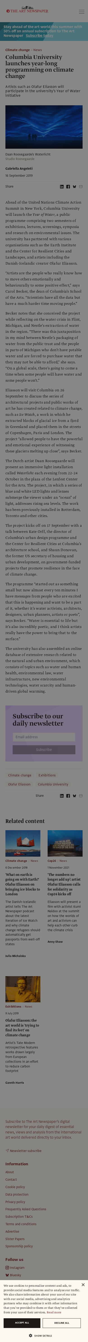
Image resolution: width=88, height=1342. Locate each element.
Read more (54, 1312)
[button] (42, 1335)
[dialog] (44, 1311)
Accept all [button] (22, 1322)
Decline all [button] (61, 1323)
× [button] (83, 1285)
